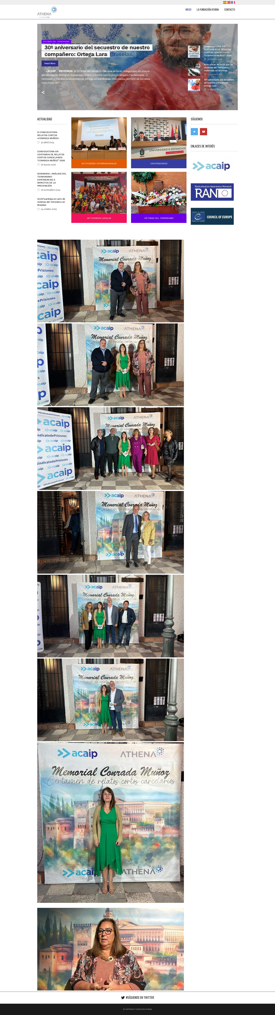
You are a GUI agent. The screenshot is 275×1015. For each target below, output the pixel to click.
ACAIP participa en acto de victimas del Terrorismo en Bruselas (51, 202)
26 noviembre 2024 (50, 190)
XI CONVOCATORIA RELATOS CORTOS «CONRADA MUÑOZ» (48, 135)
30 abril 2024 (47, 142)
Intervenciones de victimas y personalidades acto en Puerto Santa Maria (92, 55)
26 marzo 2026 (48, 164)
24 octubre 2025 (48, 209)
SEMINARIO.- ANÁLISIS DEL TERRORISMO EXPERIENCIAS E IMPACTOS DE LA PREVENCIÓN (51, 179)
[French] (233, 2)
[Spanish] (225, 2)
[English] (229, 2)
